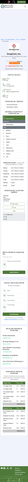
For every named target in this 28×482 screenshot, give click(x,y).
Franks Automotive (9, 335)
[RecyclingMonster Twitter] (7, 468)
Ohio (17, 39)
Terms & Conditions (20, 472)
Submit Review (14, 272)
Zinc (7, 156)
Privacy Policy (18, 474)
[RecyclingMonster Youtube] (2, 468)
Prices (13, 480)
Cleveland (22, 39)
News (19, 480)
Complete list (20, 404)
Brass (7, 136)
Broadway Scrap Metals (10, 355)
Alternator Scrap (7, 401)
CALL (15, 207)
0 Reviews (19, 61)
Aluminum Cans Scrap (8, 415)
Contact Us (18, 470)
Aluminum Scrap (7, 428)
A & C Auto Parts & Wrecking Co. (13, 361)
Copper (8, 142)
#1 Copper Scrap (7, 386)
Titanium (8, 154)
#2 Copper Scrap (7, 389)
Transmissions (9, 124)
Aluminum (8, 133)
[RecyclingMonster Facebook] (4, 468)
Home (2, 39)
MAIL (14, 211)
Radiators (8, 130)
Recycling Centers (10, 39)
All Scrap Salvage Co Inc (11, 341)
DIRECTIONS (15, 204)
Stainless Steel (10, 151)
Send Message (14, 314)
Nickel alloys (9, 148)
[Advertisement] (14, 24)
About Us (17, 468)
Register (22, 2)
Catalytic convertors (11, 139)
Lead (7, 145)
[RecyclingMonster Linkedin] (10, 468)
